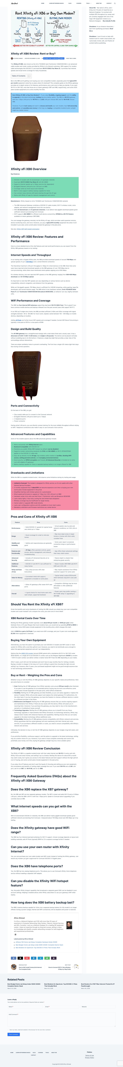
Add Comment (13, 1014)
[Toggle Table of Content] (28, 76)
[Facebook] (13, 958)
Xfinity (62, 58)
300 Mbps (29, 262)
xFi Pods (18, 320)
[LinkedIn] (15, 934)
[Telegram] (40, 958)
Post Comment (13, 1034)
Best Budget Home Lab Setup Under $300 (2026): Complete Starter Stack (39, 945)
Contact (109, 3)
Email (47, 1006)
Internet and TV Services (51, 58)
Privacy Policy (89, 1057)
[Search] (114, 3)
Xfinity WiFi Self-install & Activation (28, 229)
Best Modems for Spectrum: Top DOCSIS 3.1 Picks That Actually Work (38, 947)
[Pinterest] (27, 958)
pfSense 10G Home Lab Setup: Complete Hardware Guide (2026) (36, 942)
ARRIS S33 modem (27, 653)
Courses (78, 3)
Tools (88, 3)
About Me (98, 3)
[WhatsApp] (47, 958)
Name (11, 1006)
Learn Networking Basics (56, 3)
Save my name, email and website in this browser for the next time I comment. (30, 1029)
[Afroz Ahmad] (69, 925)
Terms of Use (89, 1055)
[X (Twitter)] (20, 958)
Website (84, 1006)
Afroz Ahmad (19, 918)
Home (42, 3)
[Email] (53, 958)
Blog (70, 3)
